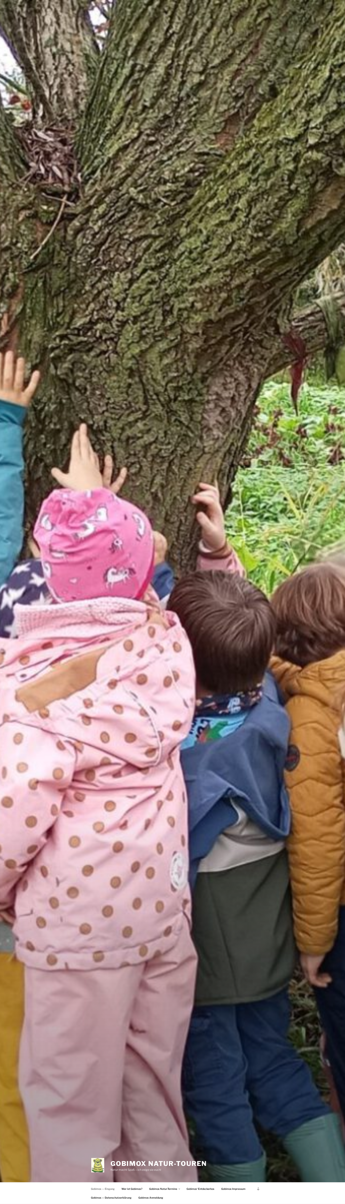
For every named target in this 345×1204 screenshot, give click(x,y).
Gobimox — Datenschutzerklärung (111, 1197)
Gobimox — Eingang (103, 1188)
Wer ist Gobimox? (131, 1188)
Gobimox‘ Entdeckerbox (200, 1188)
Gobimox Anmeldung (150, 1197)
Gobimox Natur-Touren (159, 1164)
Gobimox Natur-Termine (163, 1188)
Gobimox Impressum (233, 1188)
